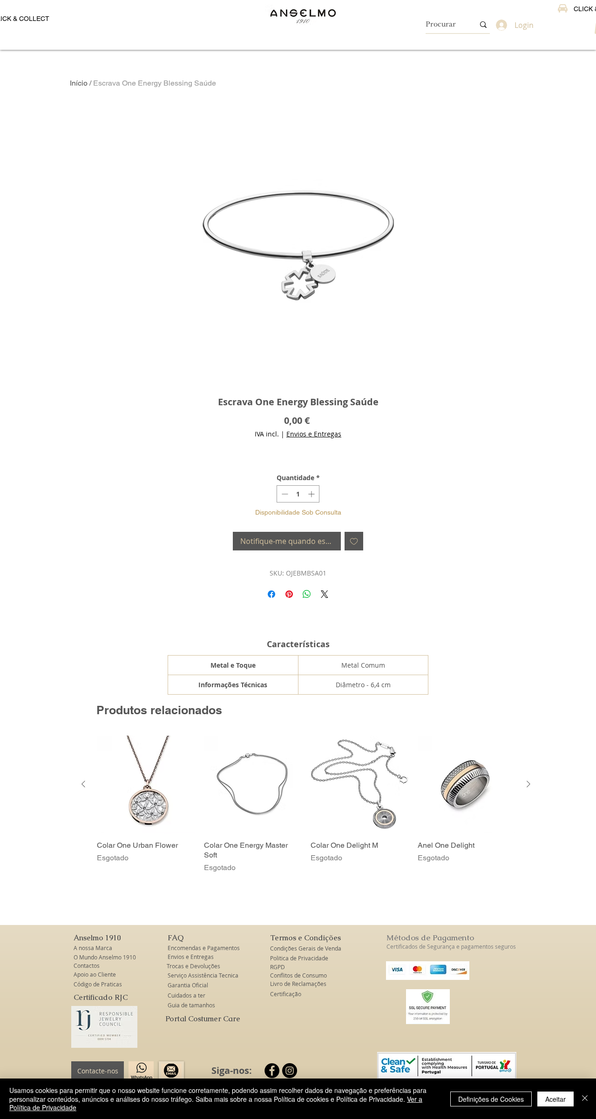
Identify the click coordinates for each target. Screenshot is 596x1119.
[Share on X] (324, 594)
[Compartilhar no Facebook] (271, 594)
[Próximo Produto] (528, 784)
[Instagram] (289, 1070)
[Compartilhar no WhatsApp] (306, 594)
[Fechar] (584, 1099)
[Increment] (312, 494)
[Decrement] (284, 494)
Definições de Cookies (491, 1099)
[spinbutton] (298, 494)
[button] (98, 937)
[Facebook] (271, 1070)
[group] (306, 804)
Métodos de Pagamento (430, 937)
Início (79, 83)
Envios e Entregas (313, 434)
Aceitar (555, 1099)
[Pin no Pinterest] (289, 594)
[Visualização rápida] (146, 784)
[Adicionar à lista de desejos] (354, 541)
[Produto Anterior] (83, 784)
